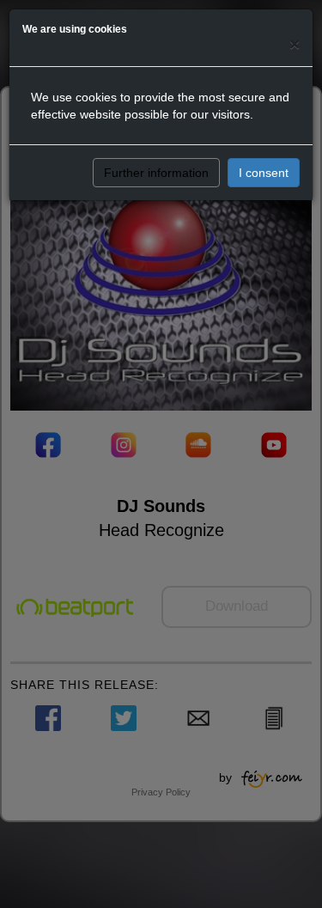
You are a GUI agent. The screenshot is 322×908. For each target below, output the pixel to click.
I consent (264, 173)
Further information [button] (156, 173)
